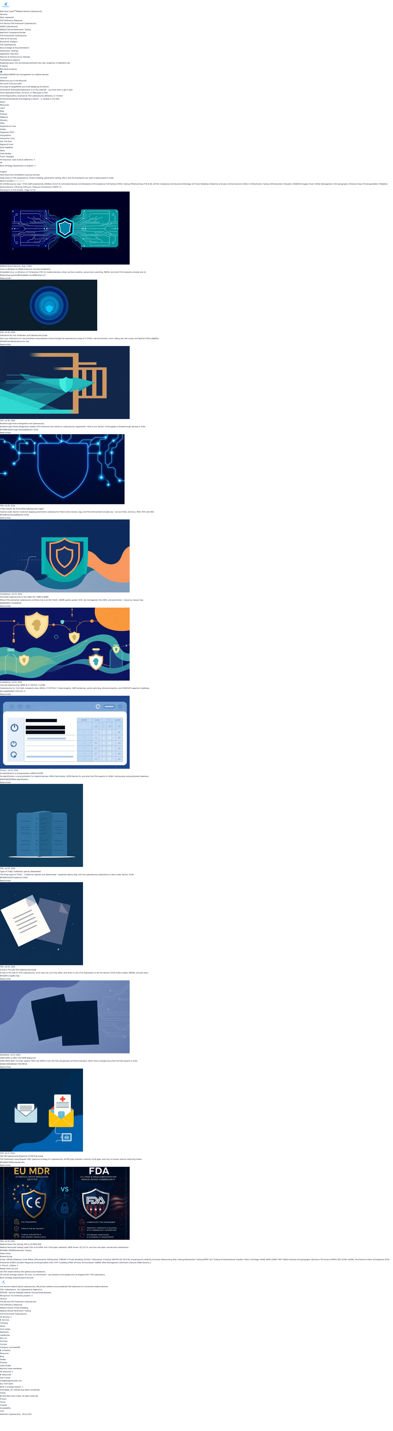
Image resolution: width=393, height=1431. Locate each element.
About (2, 102)
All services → (6, 1317)
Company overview (8, 1347)
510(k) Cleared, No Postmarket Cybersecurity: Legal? (22, 508)
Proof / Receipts (7, 157)
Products (4, 66)
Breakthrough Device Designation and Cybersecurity (22, 423)
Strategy (189, 184)
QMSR (99, 1262)
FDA (27, 184)
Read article (5, 278)
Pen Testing (126, 184)
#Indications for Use (20, 341)
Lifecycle (178, 184)
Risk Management (326, 184)
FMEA (14, 1262)
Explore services (26, 1278)
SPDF (58, 187)
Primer (4, 1259)
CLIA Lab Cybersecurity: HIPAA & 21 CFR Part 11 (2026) (22, 685)
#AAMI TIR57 (16, 1064)
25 (11, 1265)
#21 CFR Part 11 (18, 691)
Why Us (3, 1338)
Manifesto (4, 1332)
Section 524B (22, 1259)
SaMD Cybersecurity (9, 26)
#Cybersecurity (18, 1162)
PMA (72, 1262)
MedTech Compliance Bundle (12, 32)
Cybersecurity (138, 1259)
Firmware (326, 1259)
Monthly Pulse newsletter (11, 1368)
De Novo (316, 1259)
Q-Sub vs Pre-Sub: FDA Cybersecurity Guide (18, 969)
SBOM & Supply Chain (306, 184)
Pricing (20, 187)
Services (3, 14)
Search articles (6, 181)
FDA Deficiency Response (11, 20)
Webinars (4, 117)
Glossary (4, 120)
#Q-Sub (16, 976)
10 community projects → (22, 1296)
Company (6, 1350)
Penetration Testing (262, 184)
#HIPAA (8, 691)
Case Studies (5, 153)
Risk (52, 184)
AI (121, 1259)
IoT (212, 1259)
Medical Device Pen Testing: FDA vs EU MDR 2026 (20, 1244)
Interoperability (373, 184)
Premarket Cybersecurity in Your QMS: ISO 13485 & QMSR (24, 597)
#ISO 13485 (12, 603)
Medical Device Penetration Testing (15, 29)
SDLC (248, 184)
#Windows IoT (39, 275)
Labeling (64, 1262)
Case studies (5, 1365)
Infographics (5, 135)
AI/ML (352, 1259)
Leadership (5, 1335)
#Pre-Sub (9, 976)
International (237, 184)
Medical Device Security (10, 266)
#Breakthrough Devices (15, 430)
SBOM (64, 1259)
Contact (3, 1344)
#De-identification (20, 779)
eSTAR (116, 1259)
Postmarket (279, 184)
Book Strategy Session (10, 166)
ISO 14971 (55, 1262)
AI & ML (150, 184)
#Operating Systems (9, 275)
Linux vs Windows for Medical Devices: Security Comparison (25, 269)
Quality (290, 184)
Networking (139, 184)
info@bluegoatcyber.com (11, 1381)
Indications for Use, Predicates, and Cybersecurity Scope (23, 335)
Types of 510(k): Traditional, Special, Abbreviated (20, 871)
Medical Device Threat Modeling (14, 1308)
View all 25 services (8, 39)
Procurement (89, 1262)
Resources (4, 105)
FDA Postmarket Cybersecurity (13, 36)
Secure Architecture (44, 187)
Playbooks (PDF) (7, 132)
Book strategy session (9, 1278)
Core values (5, 1329)
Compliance (102, 184)
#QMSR (3, 603)
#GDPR (9, 779)
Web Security (144, 1262)
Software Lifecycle (129, 1262)
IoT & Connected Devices (69, 184)
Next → (15, 1265)
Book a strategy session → (11, 1387)
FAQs (2, 123)
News (2, 150)
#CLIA (2, 691)
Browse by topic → (15, 184)
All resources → (6, 1371)
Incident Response (26, 1262)
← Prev (3, 1265)
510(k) (89, 1259)
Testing (114, 184)
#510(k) (8, 341)
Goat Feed (6, 147)
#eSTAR (8, 1162)
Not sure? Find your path (11, 84)
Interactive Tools (7, 138)
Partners (4, 1341)
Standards (88, 184)
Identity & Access (221, 184)
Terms (2, 1402)
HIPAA (334, 1259)
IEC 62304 (343, 1259)
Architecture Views (365, 1259)
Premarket (54, 1259)
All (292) (3, 184)
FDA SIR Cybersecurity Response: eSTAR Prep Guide (21, 1156)
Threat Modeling (203, 184)
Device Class (358, 184)
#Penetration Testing (22, 1250)
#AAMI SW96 (5, 1064)
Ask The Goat (6, 141)
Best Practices (291, 1259)
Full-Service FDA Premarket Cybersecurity (18, 23)
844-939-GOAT (6, 1384)
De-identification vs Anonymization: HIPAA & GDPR (21, 773)
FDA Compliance (164, 184)
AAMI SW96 (266, 1259)
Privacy (29, 187)
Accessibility (5, 1408)
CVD (2, 1411)
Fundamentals (39, 184)
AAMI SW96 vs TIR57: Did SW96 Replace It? (18, 1058)
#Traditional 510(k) (19, 877)
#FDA (2, 341)
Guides (3, 129)
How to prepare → (28, 166)
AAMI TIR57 (278, 1259)
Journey (3, 77)
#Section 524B (31, 430)
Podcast (3, 114)
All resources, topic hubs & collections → (17, 160)
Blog (2, 111)
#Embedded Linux (25, 275)
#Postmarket (10, 515)
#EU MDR (9, 1250)
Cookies (3, 1405)
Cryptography (343, 184)
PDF (18, 1347)
